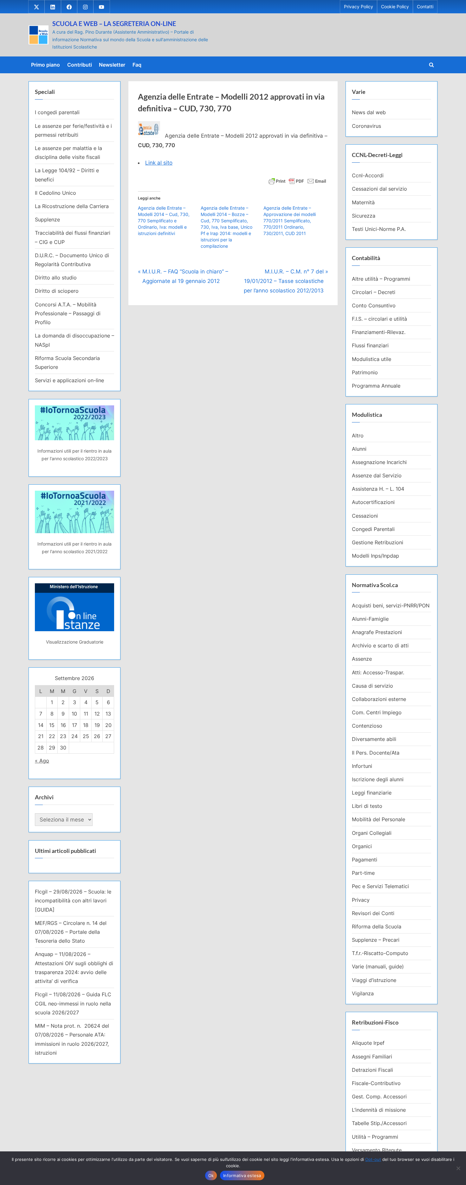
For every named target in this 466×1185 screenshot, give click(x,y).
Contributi (79, 65)
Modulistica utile (371, 359)
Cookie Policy (395, 6)
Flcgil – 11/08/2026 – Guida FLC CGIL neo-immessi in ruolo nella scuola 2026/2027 (73, 1003)
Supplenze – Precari (375, 940)
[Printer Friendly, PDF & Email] (297, 180)
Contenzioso (367, 726)
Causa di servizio (372, 686)
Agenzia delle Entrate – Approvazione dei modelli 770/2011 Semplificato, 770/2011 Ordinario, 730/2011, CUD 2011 (289, 220)
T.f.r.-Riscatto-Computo (380, 953)
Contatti (425, 6)
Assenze (362, 659)
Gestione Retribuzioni (377, 542)
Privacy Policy (358, 6)
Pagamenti (364, 859)
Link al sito (158, 163)
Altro (358, 435)
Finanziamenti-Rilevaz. (378, 332)
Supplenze (47, 219)
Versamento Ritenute (377, 1150)
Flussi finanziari (370, 345)
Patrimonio (365, 372)
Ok (211, 1175)
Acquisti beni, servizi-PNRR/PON (391, 605)
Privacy (361, 900)
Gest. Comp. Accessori (379, 1096)
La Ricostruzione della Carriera (72, 206)
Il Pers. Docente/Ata (375, 753)
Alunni (359, 449)
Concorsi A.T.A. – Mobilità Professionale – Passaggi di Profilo (67, 313)
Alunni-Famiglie (370, 619)
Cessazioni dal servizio (379, 189)
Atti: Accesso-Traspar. (378, 672)
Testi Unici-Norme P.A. (379, 229)
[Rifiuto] (458, 1168)
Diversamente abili (374, 739)
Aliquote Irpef (368, 1043)
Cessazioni (365, 516)
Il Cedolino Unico (55, 193)
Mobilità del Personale (378, 819)
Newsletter (112, 65)
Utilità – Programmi (375, 1137)
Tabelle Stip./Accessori (379, 1123)
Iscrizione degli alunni (378, 779)
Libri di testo (367, 806)
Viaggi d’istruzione (374, 980)
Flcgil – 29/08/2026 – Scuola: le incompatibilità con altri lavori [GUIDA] (73, 900)
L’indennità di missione (379, 1110)
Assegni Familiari (372, 1056)
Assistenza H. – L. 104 (378, 489)
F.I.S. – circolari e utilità (379, 319)
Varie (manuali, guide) (378, 966)
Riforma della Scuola (376, 926)
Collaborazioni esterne (379, 699)
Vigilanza (363, 993)
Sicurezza (363, 216)
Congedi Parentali (373, 529)
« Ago (42, 760)
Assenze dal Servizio (377, 475)
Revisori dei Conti (373, 913)
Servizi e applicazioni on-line (69, 380)
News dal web (369, 112)
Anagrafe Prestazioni (377, 632)
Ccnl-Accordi (368, 175)
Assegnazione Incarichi (379, 462)
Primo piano (45, 65)
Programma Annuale (376, 386)
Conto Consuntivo (374, 305)
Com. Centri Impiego (377, 712)
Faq (137, 65)
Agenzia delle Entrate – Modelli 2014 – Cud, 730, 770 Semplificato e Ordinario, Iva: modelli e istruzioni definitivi (164, 220)
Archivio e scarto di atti (380, 645)
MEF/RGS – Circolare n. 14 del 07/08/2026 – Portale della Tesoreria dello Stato (71, 932)
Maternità (363, 202)
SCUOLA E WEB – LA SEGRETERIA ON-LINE (114, 23)
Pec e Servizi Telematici (380, 886)
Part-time (363, 873)
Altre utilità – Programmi (381, 279)
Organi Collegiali (372, 833)
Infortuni (362, 766)
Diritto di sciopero (57, 291)
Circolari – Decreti (373, 292)
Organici (362, 846)
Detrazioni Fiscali (372, 1070)
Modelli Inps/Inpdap (375, 556)
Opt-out (373, 1159)
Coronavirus (366, 126)
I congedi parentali (57, 112)
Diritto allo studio (56, 277)
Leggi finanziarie (372, 792)
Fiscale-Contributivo (376, 1083)
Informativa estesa (242, 1175)
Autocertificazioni (373, 502)
